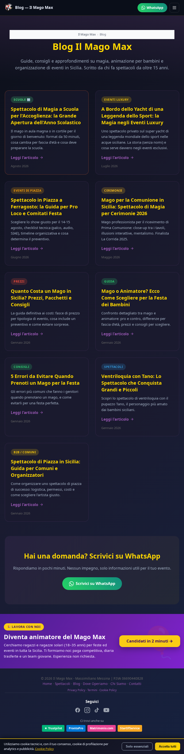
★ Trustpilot (53, 728)
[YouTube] (106, 710)
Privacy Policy (76, 690)
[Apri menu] (174, 7)
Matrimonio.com (101, 728)
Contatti (135, 683)
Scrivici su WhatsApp (95, 583)
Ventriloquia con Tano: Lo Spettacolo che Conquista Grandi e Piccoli (131, 383)
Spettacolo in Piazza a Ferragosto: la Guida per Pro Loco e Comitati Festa (44, 207)
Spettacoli (62, 683)
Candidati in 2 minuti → (149, 641)
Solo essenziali (137, 746)
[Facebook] (77, 710)
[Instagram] (87, 710)
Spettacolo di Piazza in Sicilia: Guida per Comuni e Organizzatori (45, 468)
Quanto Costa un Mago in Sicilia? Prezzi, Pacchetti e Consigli (41, 298)
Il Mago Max (87, 34)
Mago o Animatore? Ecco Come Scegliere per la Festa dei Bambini (134, 298)
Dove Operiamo (95, 683)
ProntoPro (76, 728)
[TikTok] (97, 710)
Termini (92, 690)
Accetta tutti (167, 746)
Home (47, 683)
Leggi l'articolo (24, 157)
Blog (76, 683)
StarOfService (130, 728)
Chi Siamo (118, 683)
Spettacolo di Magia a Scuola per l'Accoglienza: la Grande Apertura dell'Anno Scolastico (46, 116)
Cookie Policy (108, 690)
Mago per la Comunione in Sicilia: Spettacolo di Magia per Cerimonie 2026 (133, 207)
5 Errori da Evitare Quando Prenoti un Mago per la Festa (45, 379)
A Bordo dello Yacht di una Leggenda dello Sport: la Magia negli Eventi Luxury (132, 116)
